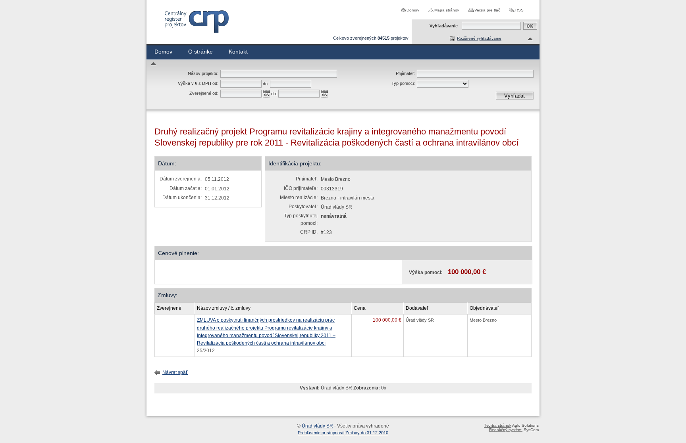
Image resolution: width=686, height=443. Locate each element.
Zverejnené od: (203, 93)
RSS (519, 10)
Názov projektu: (203, 73)
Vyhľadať (514, 96)
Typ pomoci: (403, 83)
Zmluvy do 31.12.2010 (366, 432)
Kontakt (238, 51)
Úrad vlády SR (317, 426)
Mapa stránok (446, 10)
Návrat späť (175, 372)
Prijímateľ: (405, 73)
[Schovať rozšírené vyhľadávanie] (530, 39)
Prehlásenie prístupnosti (321, 432)
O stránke (200, 51)
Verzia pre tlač (487, 10)
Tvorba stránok (497, 425)
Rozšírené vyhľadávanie (479, 38)
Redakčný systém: (505, 430)
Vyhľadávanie (444, 25)
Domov (413, 10)
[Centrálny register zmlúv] (196, 21)
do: (266, 83)
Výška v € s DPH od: (198, 83)
